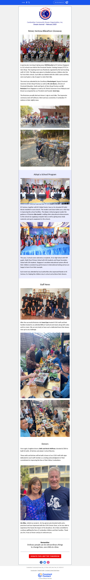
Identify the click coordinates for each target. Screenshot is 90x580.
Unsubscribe (34, 570)
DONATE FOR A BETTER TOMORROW (45, 556)
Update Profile (41, 570)
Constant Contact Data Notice (52, 570)
